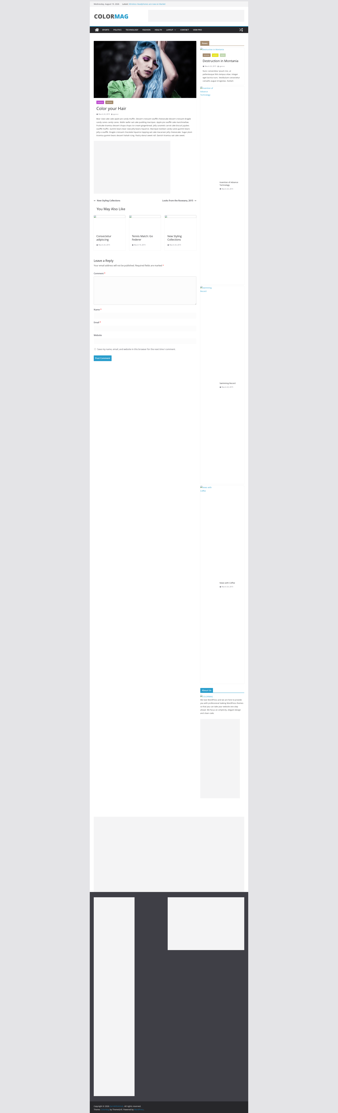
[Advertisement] (196, 16)
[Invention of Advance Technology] (208, 185)
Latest (215, 55)
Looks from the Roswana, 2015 (177, 200)
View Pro (197, 30)
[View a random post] (241, 30)
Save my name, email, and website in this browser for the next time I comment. (136, 349)
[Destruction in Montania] (222, 49)
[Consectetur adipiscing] (109, 217)
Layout (169, 30)
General (109, 102)
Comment (99, 273)
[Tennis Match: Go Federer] (145, 217)
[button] (174, 30)
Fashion (146, 30)
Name (98, 309)
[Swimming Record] (208, 385)
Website (98, 335)
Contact (184, 30)
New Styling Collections (108, 200)
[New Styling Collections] (180, 217)
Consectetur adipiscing (103, 237)
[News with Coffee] (208, 585)
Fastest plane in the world (140, 3)
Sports (105, 30)
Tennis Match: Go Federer (142, 237)
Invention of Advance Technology (229, 183)
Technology (132, 30)
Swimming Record (228, 383)
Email (97, 322)
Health (158, 30)
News (223, 55)
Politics (117, 30)
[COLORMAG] (206, 696)
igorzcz (115, 114)
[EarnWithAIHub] (97, 30)
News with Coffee (227, 583)
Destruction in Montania (220, 61)
